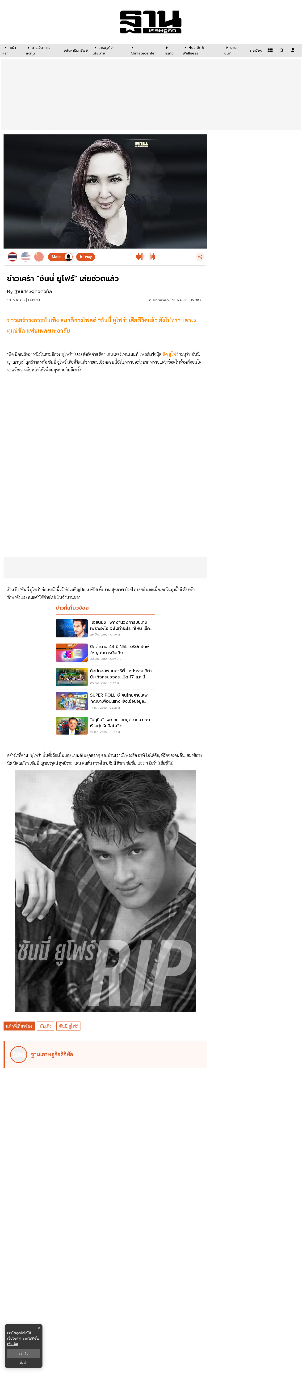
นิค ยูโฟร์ (170, 354)
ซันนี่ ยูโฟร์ (68, 1026)
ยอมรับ (24, 1353)
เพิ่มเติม (12, 1344)
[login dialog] (292, 50)
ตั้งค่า (24, 1363)
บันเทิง (45, 1026)
